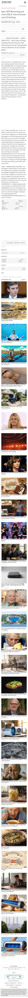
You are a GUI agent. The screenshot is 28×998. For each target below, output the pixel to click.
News (9, 978)
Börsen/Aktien (4, 8)
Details (24, 994)
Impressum (19, 978)
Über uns (20, 983)
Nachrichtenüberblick (11, 8)
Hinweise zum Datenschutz (11, 983)
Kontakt (13, 978)
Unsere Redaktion (10, 985)
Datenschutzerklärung (13, 980)
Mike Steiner (18, 985)
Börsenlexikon (14, 966)
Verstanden (3, 995)
